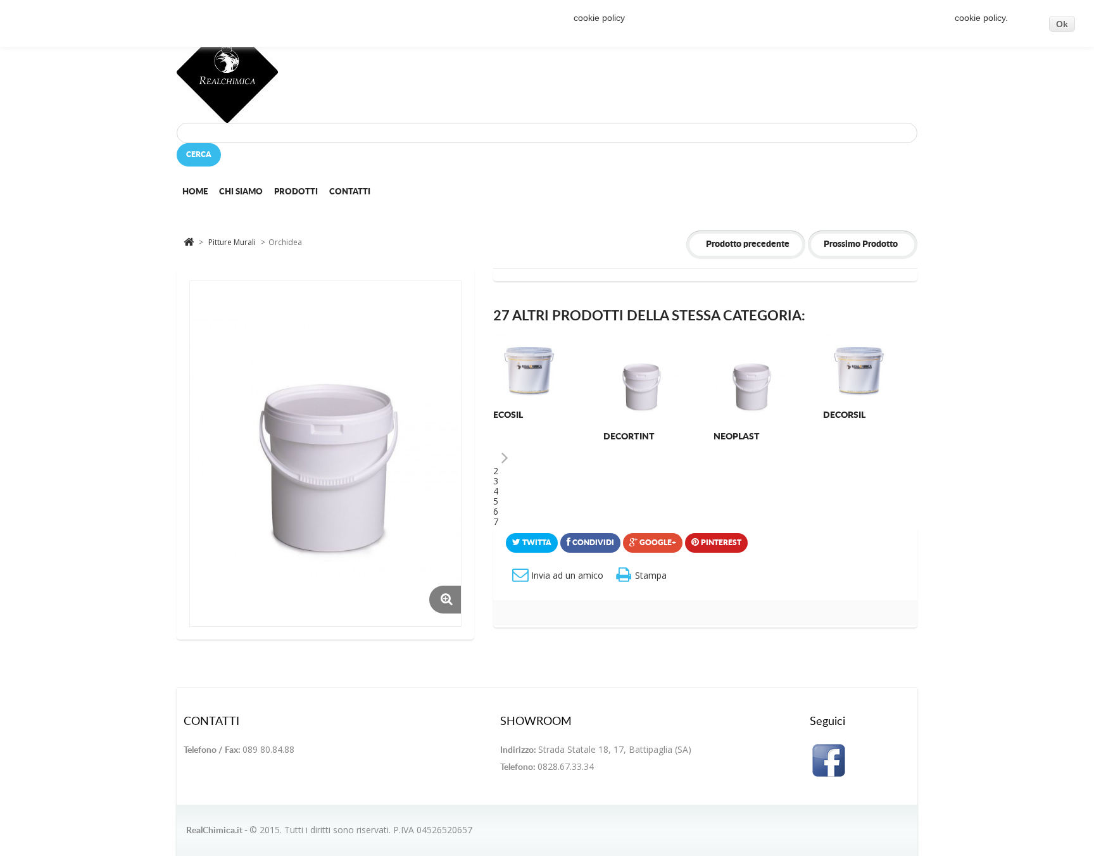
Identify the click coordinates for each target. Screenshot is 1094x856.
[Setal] (860, 383)
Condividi (592, 542)
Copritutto (521, 415)
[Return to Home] (189, 241)
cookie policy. (981, 18)
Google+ (657, 542)
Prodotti (296, 192)
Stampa (651, 575)
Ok (1062, 24)
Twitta (535, 542)
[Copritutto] (531, 372)
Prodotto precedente (747, 244)
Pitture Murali (233, 242)
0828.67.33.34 (566, 766)
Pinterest (720, 542)
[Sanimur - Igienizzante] (751, 383)
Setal (836, 436)
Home (195, 192)
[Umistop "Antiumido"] (641, 372)
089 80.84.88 (268, 749)
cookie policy (599, 18)
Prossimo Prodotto (861, 244)
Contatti (349, 192)
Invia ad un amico (567, 575)
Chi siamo (241, 192)
